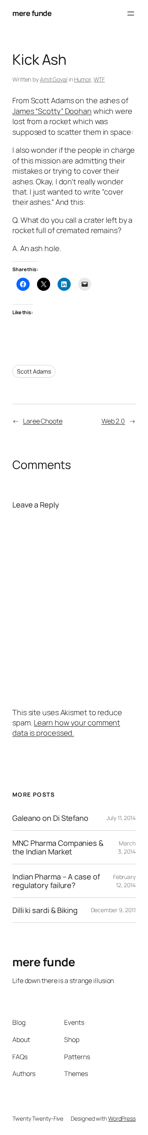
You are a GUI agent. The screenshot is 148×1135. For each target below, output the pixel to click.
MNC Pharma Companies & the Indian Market (58, 847)
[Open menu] (131, 13)
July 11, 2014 (121, 818)
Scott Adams (34, 371)
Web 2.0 (113, 421)
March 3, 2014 (127, 847)
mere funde (31, 13)
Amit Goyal (53, 79)
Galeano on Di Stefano (50, 818)
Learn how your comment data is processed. (66, 728)
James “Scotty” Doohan (52, 111)
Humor (82, 79)
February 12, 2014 (124, 881)
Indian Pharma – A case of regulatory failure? (56, 880)
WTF (99, 79)
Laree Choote (42, 421)
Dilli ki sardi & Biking (45, 910)
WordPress (122, 1118)
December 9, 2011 (113, 910)
